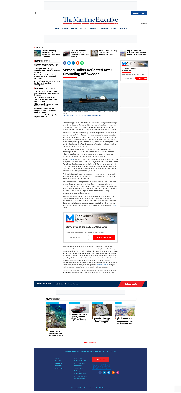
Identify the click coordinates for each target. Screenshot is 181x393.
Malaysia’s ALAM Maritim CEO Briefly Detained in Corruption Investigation (47, 83)
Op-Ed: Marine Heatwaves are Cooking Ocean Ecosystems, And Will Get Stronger (45, 99)
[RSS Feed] (113, 372)
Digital (61, 284)
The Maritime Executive (93, 115)
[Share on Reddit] (77, 63)
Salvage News (78, 368)
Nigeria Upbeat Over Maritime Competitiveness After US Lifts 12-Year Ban (136, 52)
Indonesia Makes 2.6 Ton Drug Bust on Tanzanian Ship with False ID (46, 65)
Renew (75, 284)
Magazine (83, 28)
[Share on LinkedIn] (73, 63)
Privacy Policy (104, 351)
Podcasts (74, 28)
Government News (80, 373)
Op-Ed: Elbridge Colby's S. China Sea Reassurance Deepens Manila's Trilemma (46, 93)
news (57, 28)
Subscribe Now (104, 237)
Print (56, 284)
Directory (114, 28)
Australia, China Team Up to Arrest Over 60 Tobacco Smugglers (108, 52)
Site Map (113, 351)
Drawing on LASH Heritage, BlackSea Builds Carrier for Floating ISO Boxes (47, 70)
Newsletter (94, 28)
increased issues (102, 265)
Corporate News (79, 379)
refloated (114, 205)
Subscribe (123, 28)
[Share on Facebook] (64, 63)
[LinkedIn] (104, 372)
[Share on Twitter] (69, 63)
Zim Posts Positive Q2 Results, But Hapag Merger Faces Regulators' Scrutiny (80, 53)
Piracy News (78, 358)
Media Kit (144, 23)
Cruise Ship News (79, 363)
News (57, 358)
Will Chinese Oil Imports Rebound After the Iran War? (46, 105)
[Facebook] (100, 372)
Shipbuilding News (80, 360)
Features (65, 28)
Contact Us (94, 351)
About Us (68, 351)
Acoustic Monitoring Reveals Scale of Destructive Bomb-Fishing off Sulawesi (50, 53)
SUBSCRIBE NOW (139, 13)
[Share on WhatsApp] (82, 63)
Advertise (104, 28)
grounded (72, 159)
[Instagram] (117, 372)
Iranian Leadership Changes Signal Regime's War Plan (46, 116)
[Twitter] (108, 372)
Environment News (80, 376)
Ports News (78, 366)
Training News (78, 371)
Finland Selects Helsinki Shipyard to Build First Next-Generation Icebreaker (46, 76)
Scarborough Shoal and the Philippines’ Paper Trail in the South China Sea (45, 110)
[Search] (35, 13)
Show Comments (90, 342)
